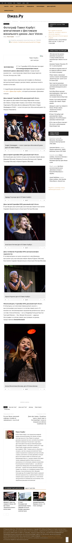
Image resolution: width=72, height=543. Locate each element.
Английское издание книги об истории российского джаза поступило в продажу (58, 70)
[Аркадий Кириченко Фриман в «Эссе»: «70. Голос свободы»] (39, 496)
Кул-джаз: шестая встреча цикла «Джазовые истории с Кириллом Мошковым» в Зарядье (56, 169)
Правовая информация (48, 536)
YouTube (10, 3)
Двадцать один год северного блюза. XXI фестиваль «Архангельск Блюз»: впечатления (10, 506)
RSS (14, 3)
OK (5, 3)
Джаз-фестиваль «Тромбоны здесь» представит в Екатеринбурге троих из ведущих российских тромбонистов (37, 420)
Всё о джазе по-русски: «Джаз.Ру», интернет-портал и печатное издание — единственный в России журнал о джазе (58, 34)
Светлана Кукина (54, 147)
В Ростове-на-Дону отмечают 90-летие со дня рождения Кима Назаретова (58, 124)
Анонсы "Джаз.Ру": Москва (38, 500)
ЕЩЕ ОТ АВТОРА (30, 488)
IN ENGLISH (58, 536)
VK (2, 3)
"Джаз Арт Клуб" (13, 407)
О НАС (11, 6)
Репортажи (15, 21)
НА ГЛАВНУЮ (7, 21)
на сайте (13, 91)
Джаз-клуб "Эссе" (23, 407)
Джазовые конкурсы (23, 500)
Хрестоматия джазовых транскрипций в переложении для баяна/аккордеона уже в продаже (58, 85)
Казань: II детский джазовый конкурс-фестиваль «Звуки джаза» (58, 101)
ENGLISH (6, 6)
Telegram (19, 3)
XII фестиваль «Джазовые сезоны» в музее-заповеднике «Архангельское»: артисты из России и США (58, 77)
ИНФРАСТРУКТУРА (8, 10)
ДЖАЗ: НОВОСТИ (20, 6)
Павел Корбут (10, 36)
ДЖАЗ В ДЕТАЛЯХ (51, 6)
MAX (28, 3)
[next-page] (7, 514)
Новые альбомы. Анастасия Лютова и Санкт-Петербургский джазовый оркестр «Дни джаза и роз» (58, 158)
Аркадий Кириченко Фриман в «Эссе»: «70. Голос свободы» (39, 504)
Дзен (24, 3)
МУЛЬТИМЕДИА (40, 6)
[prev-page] (5, 514)
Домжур (31, 407)
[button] (66, 6)
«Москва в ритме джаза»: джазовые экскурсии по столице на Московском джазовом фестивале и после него (58, 57)
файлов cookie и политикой (55, 538)
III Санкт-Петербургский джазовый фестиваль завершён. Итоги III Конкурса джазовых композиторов (58, 116)
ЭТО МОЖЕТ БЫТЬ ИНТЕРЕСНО (14, 488)
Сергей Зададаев (54, 177)
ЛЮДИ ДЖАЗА (30, 6)
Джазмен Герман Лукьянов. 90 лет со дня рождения (58, 65)
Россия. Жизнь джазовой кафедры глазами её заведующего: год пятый (11, 418)
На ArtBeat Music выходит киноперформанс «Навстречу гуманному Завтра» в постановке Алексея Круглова (58, 94)
